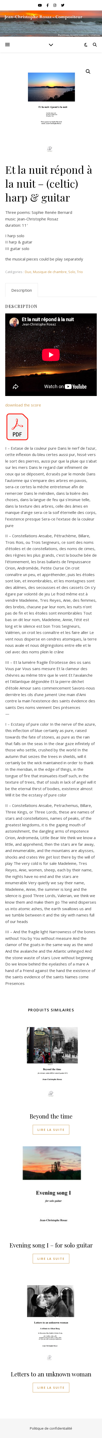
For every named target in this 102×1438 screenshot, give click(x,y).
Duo (28, 271)
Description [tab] (21, 290)
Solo (71, 271)
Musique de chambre (50, 271)
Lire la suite (51, 1130)
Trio (80, 271)
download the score (23, 405)
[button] (88, 71)
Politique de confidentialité (51, 1428)
